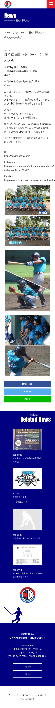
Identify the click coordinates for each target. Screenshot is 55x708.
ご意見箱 (27, 667)
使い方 (27, 674)
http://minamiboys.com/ (17, 155)
